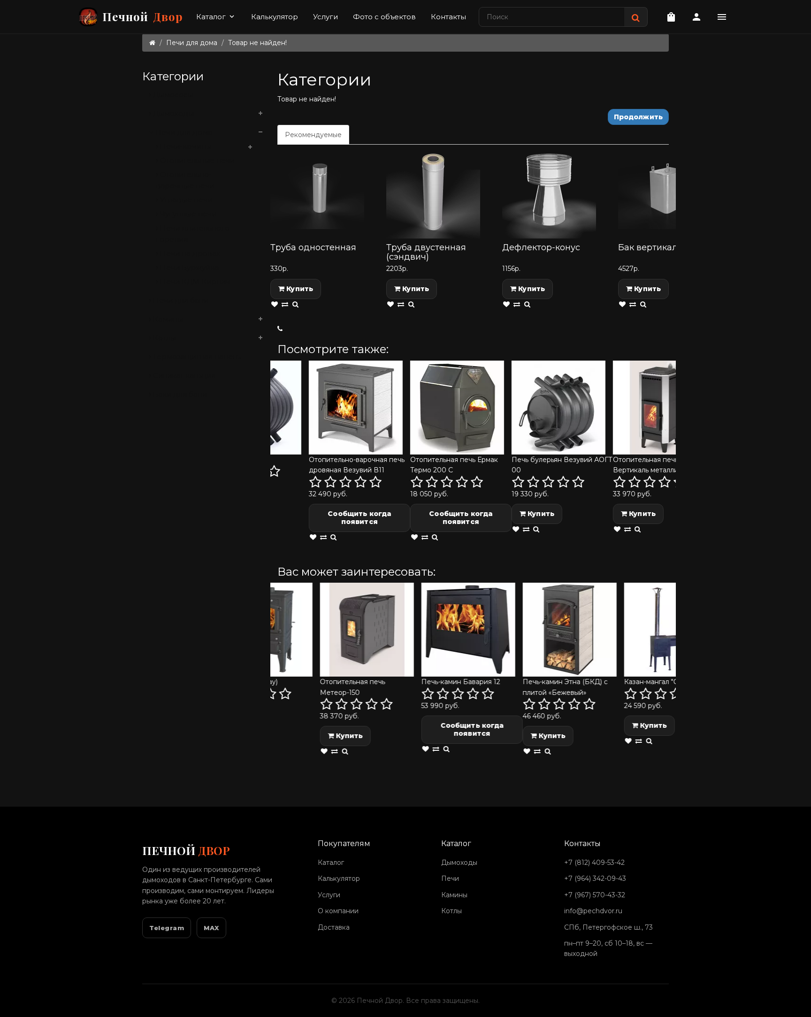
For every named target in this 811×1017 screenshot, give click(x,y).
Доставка (334, 927)
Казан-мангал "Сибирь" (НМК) (632, 682)
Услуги (325, 16)
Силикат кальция (183, 375)
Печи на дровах (189, 253)
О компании (338, 911)
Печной (142, 16)
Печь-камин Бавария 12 (419, 682)
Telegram (166, 928)
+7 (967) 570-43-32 (594, 895)
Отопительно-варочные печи (185, 180)
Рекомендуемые (313, 135)
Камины (167, 319)
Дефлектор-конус (541, 247)
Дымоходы (172, 113)
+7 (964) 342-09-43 (595, 878)
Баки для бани (179, 394)
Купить (298, 289)
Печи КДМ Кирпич (194, 281)
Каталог (216, 16)
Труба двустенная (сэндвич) (426, 252)
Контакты (448, 16)
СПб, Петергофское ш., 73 (608, 927)
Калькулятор (274, 16)
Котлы (163, 337)
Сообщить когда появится (326, 517)
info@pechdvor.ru (593, 911)
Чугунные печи (187, 213)
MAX (211, 928)
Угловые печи (185, 199)
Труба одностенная (313, 247)
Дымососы (172, 94)
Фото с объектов (384, 16)
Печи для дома (191, 43)
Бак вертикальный (659, 247)
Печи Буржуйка (188, 267)
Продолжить (638, 117)
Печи (450, 878)
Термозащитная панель (196, 356)
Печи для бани (179, 300)
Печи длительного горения (193, 233)
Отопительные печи (196, 160)
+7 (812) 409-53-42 (594, 862)
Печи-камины (185, 146)
